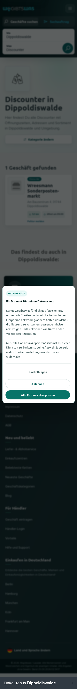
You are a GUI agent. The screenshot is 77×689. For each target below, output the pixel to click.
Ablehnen (37, 384)
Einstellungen (38, 372)
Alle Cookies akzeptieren (38, 395)
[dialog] (38, 344)
